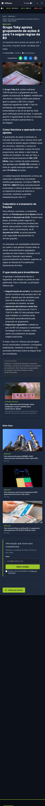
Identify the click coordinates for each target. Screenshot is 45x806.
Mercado (11, 16)
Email (7, 556)
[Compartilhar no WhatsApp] (20, 58)
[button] (22, 8)
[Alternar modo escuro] (37, 3)
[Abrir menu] (42, 3)
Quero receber (23, 567)
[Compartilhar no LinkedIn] (30, 58)
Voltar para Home (15, 590)
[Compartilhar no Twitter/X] (25, 58)
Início (4, 16)
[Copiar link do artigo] (35, 58)
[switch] (29, 3)
